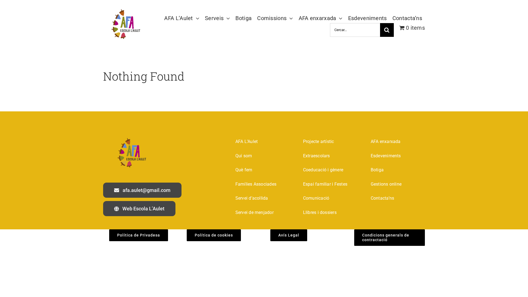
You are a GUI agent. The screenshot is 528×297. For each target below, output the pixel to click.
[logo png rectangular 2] (125, 10)
